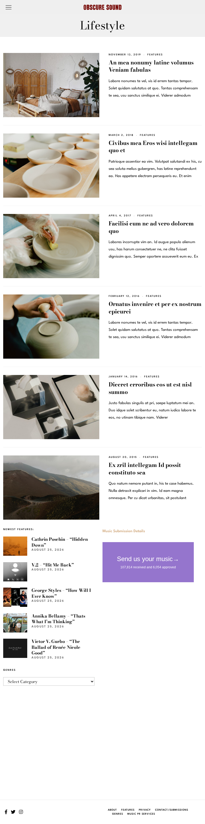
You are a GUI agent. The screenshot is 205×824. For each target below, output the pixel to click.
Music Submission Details (123, 531)
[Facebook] (6, 812)
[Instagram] (21, 812)
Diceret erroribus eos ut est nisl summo (150, 388)
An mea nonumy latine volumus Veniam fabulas (151, 66)
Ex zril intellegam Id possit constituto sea (145, 468)
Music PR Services (141, 814)
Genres (117, 814)
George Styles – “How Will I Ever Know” (61, 593)
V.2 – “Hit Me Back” (52, 564)
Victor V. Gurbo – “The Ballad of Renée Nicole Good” (55, 647)
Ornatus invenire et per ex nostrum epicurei (155, 307)
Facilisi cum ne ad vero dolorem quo (151, 227)
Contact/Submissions (171, 810)
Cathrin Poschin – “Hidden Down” (59, 542)
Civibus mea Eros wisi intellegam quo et (153, 146)
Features (155, 54)
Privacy (145, 810)
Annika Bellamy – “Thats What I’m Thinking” (58, 618)
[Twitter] (13, 812)
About (112, 810)
